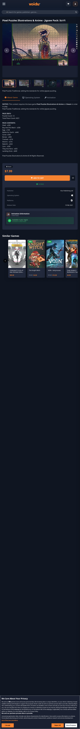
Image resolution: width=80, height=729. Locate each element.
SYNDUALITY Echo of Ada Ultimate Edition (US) (16, 271)
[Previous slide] (6, 50)
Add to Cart (38, 178)
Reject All (58, 725)
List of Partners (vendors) (10, 720)
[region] (40, 712)
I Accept (7, 725)
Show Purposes (71, 725)
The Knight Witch (34, 270)
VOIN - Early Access (54, 270)
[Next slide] (73, 50)
